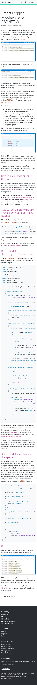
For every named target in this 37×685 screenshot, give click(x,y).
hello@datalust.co (6, 678)
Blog (5, 617)
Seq (21, 195)
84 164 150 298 (22, 676)
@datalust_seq (8, 623)
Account (31, 2)
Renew (3, 636)
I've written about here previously (11, 436)
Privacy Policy (5, 651)
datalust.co (4, 615)
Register (4, 634)
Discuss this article (9, 596)
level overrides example (13, 246)
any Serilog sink (27, 200)
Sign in (3, 631)
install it (8, 197)
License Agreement (7, 648)
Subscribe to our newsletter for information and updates (18, 661)
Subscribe (6, 668)
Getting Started (6, 646)
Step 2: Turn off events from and (18, 212)
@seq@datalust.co (9, 621)
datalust (6, 619)
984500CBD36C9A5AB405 (8, 676)
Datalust (10, 673)
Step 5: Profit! (8, 546)
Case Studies (5, 644)
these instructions (12, 189)
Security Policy (6, 653)
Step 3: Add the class (17, 253)
